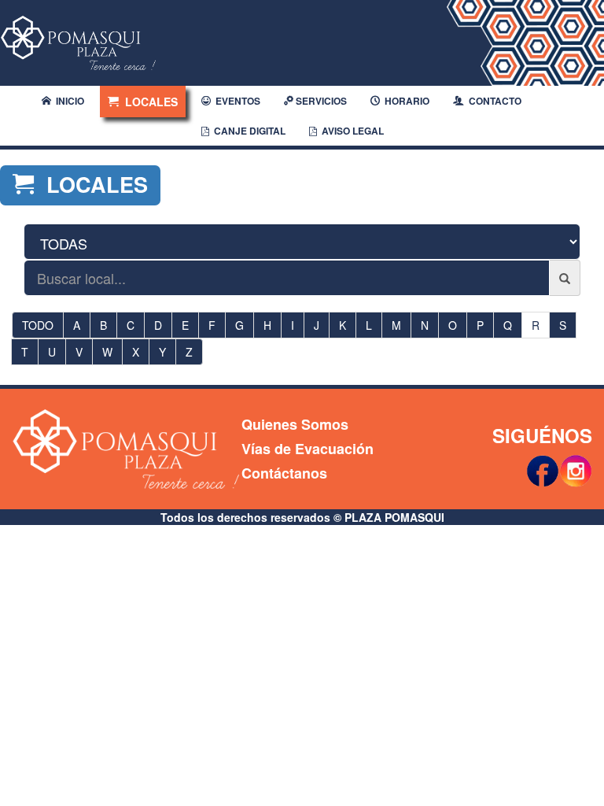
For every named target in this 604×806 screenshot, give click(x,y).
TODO (37, 325)
